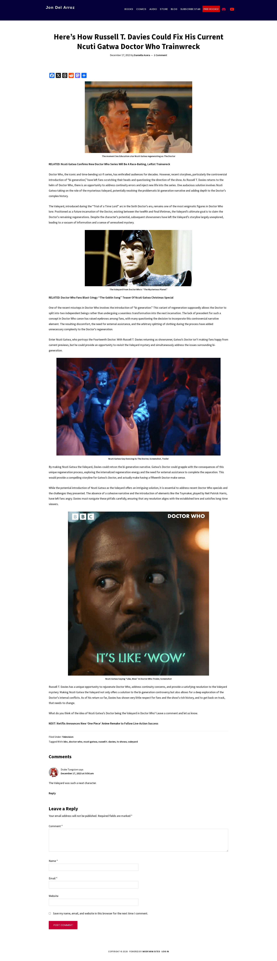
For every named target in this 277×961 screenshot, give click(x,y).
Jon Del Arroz (60, 7)
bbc (66, 741)
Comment (56, 826)
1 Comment (160, 55)
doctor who (75, 741)
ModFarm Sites (151, 951)
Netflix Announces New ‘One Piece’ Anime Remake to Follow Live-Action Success (107, 723)
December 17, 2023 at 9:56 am (77, 773)
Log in (165, 951)
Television (67, 736)
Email (53, 878)
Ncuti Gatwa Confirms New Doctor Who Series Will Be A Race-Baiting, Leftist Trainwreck (115, 164)
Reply (52, 793)
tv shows (122, 741)
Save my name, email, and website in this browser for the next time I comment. (100, 913)
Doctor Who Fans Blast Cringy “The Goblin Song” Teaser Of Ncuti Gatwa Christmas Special (117, 297)
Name (53, 861)
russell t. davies (107, 741)
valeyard (133, 741)
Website (53, 896)
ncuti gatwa (90, 741)
